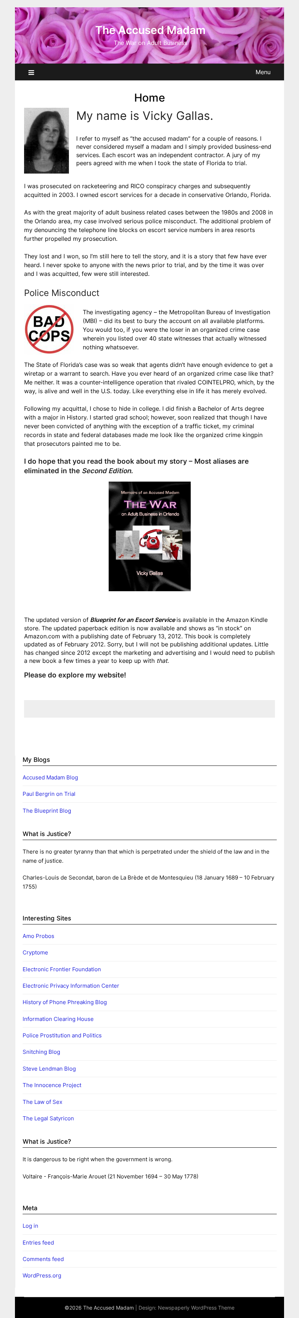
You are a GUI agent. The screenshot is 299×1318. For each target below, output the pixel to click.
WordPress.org (42, 1275)
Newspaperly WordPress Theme (196, 1307)
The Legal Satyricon (48, 1118)
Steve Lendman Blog (49, 1068)
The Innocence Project (52, 1085)
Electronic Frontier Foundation (62, 969)
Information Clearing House (58, 1018)
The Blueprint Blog (47, 810)
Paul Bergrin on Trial (49, 793)
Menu (263, 72)
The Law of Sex (42, 1101)
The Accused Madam (150, 30)
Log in (30, 1225)
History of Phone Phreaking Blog (65, 1002)
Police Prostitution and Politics (62, 1035)
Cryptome (35, 952)
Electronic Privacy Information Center (71, 985)
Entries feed (38, 1242)
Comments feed (43, 1259)
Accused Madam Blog (50, 777)
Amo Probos (38, 936)
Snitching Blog (41, 1051)
